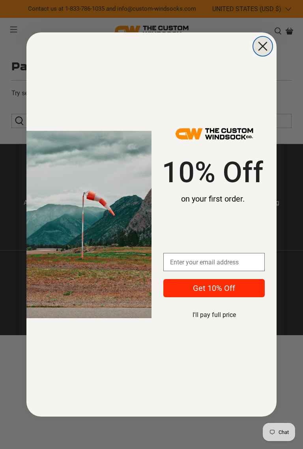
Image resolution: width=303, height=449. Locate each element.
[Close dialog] (263, 46)
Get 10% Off (214, 288)
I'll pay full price (214, 315)
